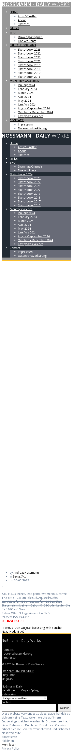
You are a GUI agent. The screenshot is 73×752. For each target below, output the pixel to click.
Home (14, 12)
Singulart (7, 679)
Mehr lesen (9, 744)
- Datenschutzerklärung (17, 653)
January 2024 (26, 85)
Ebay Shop (8, 675)
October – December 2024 (35, 112)
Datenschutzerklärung (32, 128)
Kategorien (9, 694)
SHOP (13, 33)
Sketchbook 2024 (23, 45)
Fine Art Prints (27, 41)
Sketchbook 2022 (29, 53)
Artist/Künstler (27, 16)
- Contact (8, 650)
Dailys (14, 28)
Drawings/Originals (30, 37)
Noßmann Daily (36, 4)
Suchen (6, 702)
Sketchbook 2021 (29, 57)
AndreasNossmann (26, 572)
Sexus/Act (19, 576)
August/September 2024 (34, 108)
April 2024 (24, 97)
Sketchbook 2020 (29, 61)
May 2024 (24, 100)
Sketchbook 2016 (29, 77)
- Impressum (10, 657)
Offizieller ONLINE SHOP (18, 671)
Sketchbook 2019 (29, 65)
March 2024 (25, 93)
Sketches (24, 24)
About (22, 20)
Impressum (25, 124)
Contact (17, 120)
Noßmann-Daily (12, 686)
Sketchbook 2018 (29, 69)
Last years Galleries (30, 116)
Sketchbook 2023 (29, 49)
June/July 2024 (27, 104)
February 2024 (27, 89)
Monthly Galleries (24, 81)
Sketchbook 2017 (29, 73)
